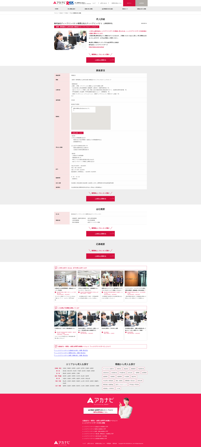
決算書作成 (114, 372)
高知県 (64, 383)
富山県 (82, 376)
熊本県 (78, 386)
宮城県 (87, 368)
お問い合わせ (103, 3)
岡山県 (64, 381)
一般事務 (137, 372)
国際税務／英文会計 (130, 380)
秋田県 (73, 368)
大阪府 (64, 378)
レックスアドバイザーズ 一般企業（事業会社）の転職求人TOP (97, 433)
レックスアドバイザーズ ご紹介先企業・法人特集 (94, 436)
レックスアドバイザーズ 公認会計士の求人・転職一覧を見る (72, 350)
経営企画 (140, 380)
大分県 (82, 386)
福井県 (87, 376)
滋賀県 (78, 378)
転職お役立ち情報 (141, 9)
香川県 (87, 381)
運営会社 (115, 443)
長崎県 (73, 386)
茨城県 (88, 371)
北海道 (64, 368)
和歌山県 (88, 378)
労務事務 (112, 376)
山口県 (82, 381)
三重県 (78, 373)
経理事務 (144, 372)
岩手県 (82, 368)
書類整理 (133, 368)
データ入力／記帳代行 (108, 368)
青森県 (69, 368)
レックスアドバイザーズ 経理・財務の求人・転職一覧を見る (72, 355)
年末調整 (127, 376)
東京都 (61, 13)
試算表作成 (106, 372)
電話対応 (126, 368)
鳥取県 (73, 381)
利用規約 (109, 443)
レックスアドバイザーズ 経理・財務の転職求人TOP (95, 431)
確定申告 (134, 376)
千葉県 (79, 371)
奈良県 (82, 378)
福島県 (91, 368)
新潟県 (64, 376)
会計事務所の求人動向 (107, 9)
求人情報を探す (71, 9)
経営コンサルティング (121, 384)
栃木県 (83, 371)
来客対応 (119, 368)
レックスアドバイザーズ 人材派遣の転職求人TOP (94, 438)
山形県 (78, 368)
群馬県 (93, 371)
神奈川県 (69, 371)
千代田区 (66, 13)
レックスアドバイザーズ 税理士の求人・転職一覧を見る (70, 353)
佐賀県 (69, 386)
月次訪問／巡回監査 (108, 380)
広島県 (69, 381)
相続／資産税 (119, 380)
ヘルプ (93, 3)
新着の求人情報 (88, 9)
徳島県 (91, 381)
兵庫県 (73, 378)
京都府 (69, 378)
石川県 (78, 376)
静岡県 (73, 373)
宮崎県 (87, 386)
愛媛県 (96, 381)
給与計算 (130, 372)
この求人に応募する (100, 60)
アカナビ (56, 13)
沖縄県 (97, 386)
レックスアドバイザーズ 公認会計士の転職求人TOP (95, 426)
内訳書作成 (141, 368)
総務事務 (105, 376)
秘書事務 (119, 376)
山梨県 (69, 376)
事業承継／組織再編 (108, 384)
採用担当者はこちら (117, 3)
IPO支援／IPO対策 (134, 384)
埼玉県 (74, 371)
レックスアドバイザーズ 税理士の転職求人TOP (94, 429)
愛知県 (64, 373)
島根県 (78, 381)
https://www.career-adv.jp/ (96, 47)
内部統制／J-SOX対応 (108, 388)
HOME (56, 9)
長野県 (73, 376)
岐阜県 (69, 373)
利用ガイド (125, 9)
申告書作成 (122, 372)
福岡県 (64, 386)
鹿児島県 (92, 386)
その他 (118, 388)
